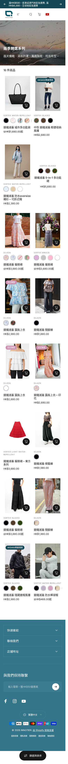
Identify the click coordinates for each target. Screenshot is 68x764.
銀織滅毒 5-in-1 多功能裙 (47, 179)
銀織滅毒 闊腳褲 (43, 329)
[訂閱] (55, 686)
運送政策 (41, 736)
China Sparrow (13, 257)
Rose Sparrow (13, 120)
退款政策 (14, 736)
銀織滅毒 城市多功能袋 (16, 127)
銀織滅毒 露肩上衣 (14, 329)
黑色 (6, 120)
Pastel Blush (50, 588)
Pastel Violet (43, 588)
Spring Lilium (20, 257)
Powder (57, 257)
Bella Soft (27, 257)
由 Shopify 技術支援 (43, 730)
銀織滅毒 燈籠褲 (43, 463)
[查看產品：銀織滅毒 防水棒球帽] (56, 573)
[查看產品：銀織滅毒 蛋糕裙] (26, 242)
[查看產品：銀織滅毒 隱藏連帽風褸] (26, 573)
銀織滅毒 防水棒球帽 (46, 595)
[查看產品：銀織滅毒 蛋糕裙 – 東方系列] (26, 441)
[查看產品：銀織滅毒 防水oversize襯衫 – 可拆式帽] (26, 173)
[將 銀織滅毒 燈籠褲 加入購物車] (56, 441)
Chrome (43, 257)
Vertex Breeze (42, 253)
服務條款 (32, 736)
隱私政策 (23, 736)
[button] (54, 14)
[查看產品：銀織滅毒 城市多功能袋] (26, 105)
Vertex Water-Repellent (17, 115)
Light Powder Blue (6, 189)
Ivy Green (36, 120)
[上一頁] (5, 4)
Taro (36, 257)
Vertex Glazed (42, 115)
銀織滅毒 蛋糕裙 (12, 264)
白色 (20, 189)
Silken (7, 253)
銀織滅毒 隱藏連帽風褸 (16, 595)
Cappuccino (13, 189)
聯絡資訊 (50, 736)
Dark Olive (54, 170)
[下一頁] (60, 4)
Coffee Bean (43, 120)
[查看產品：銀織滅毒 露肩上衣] (26, 307)
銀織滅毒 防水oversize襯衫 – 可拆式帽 (17, 197)
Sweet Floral (6, 257)
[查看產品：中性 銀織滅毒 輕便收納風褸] (56, 105)
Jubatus (13, 322)
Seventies (20, 120)
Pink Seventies (27, 120)
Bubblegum (50, 257)
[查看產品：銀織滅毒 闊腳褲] (56, 307)
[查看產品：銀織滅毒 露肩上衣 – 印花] (56, 373)
